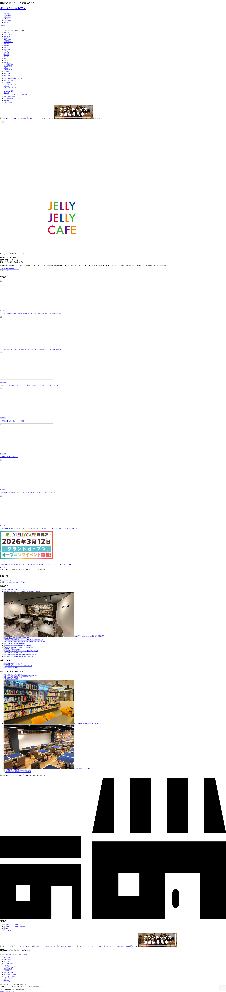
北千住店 (6, 53)
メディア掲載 (8, 969)
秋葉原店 (6, 43)
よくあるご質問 (8, 91)
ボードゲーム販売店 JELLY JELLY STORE (17, 95)
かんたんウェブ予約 (10, 967)
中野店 (6, 51)
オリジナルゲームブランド (12, 98)
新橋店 (6, 47)
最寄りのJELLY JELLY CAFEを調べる (13, 582)
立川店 (6, 56)
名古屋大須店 (8, 66)
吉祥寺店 (6, 55)
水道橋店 (6, 45)
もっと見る (3, 567)
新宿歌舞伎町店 (8, 42)
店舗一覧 (6, 961)
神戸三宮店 (7, 73)
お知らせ (6, 965)
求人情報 (6, 100)
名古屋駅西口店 (8, 64)
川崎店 (6, 60)
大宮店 (6, 62)
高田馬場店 (7, 49)
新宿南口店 (7, 40)
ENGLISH (7, 981)
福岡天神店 (7, 75)
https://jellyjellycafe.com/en (7, 991)
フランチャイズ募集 (10, 974)
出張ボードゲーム (9, 972)
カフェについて (8, 957)
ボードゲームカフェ (13, 8)
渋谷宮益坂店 (8, 34)
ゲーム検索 (7, 959)
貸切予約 (6, 93)
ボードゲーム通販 (9, 96)
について (16, 269)
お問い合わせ (8, 102)
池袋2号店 (7, 38)
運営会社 (6, 980)
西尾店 (6, 68)
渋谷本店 (6, 32)
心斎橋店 (6, 71)
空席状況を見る (6, 580)
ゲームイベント (8, 963)
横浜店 (6, 58)
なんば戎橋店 (8, 69)
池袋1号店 (7, 36)
